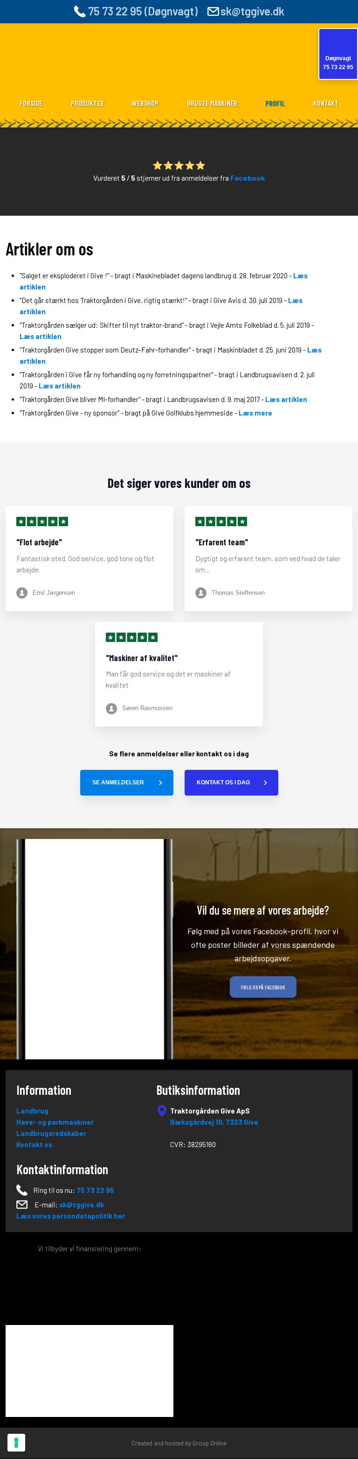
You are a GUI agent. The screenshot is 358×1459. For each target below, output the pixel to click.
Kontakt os (34, 1144)
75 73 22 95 (95, 1190)
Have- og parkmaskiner (55, 1122)
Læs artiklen (41, 336)
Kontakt (325, 103)
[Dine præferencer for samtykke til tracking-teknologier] (16, 1443)
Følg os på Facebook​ (263, 987)
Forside (31, 103)
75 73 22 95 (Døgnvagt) (142, 11)
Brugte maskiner (212, 103)
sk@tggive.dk (252, 11)
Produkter (87, 103)
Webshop (145, 103)
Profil (275, 103)
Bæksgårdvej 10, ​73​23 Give (214, 1122)
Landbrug (32, 1111)
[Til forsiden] (179, 61)
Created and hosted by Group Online (179, 1443)
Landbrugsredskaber (51, 1133)
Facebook (247, 177)
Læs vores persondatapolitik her (70, 1216)
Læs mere (255, 413)
